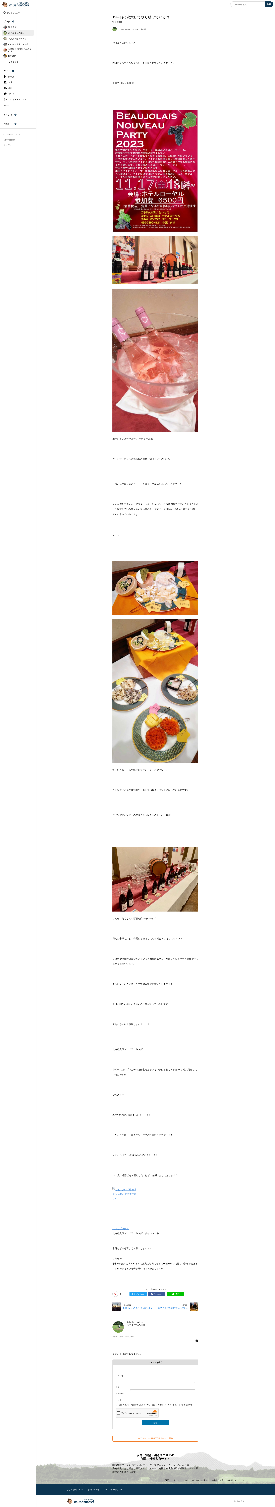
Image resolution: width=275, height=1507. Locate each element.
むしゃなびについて (75, 1489)
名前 (118, 1387)
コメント (120, 1376)
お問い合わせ (93, 1489)
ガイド (6, 70)
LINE (176, 1294)
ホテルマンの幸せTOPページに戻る (155, 1438)
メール (119, 1393)
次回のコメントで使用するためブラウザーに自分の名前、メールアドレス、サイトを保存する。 (156, 1404)
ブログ (6, 21)
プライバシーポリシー (113, 1489)
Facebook (158, 1294)
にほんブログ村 (120, 1228)
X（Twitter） (139, 1294)
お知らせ (8, 123)
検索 (269, 4)
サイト (119, 1400)
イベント (8, 114)
